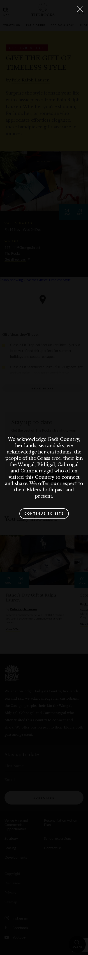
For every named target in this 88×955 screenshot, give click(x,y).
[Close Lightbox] (80, 9)
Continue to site (44, 513)
